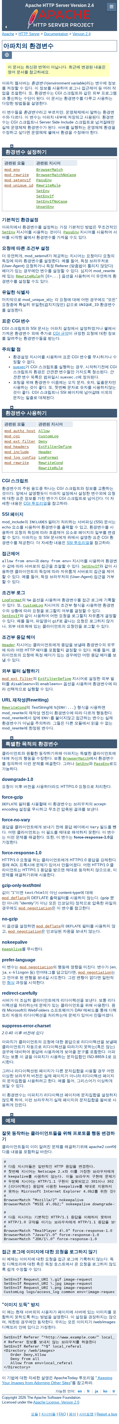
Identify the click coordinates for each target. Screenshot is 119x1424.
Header (45, 452)
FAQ (62, 1414)
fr (88, 1391)
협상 (11, 982)
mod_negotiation (35, 908)
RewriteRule (48, 185)
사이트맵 (86, 1414)
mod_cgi (12, 436)
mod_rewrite (16, 175)
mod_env (12, 169)
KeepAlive (12, 949)
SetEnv (43, 191)
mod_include (16, 452)
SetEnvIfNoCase (51, 201)
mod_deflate (14, 898)
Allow (44, 431)
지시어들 (48, 1414)
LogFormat (48, 457)
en (80, 1391)
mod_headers (16, 447)
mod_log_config (19, 457)
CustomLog (48, 436)
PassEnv (44, 180)
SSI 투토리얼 (78, 542)
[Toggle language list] (7, 55)
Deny (42, 441)
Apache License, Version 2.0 (56, 1402)
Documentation (56, 34)
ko (105, 1391)
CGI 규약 (61, 333)
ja (96, 1391)
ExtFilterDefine (55, 447)
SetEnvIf (45, 196)
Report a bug (107, 1414)
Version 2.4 (81, 34)
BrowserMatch (49, 169)
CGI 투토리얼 (35, 503)
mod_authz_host (19, 431)
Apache (8, 34)
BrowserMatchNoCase (56, 175)
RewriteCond (50, 463)
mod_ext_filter (19, 441)
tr (114, 1391)
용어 (72, 1414)
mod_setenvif (17, 180)
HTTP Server (29, 34)
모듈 (34, 1414)
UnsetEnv (45, 207)
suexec (19, 367)
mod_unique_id (18, 185)
